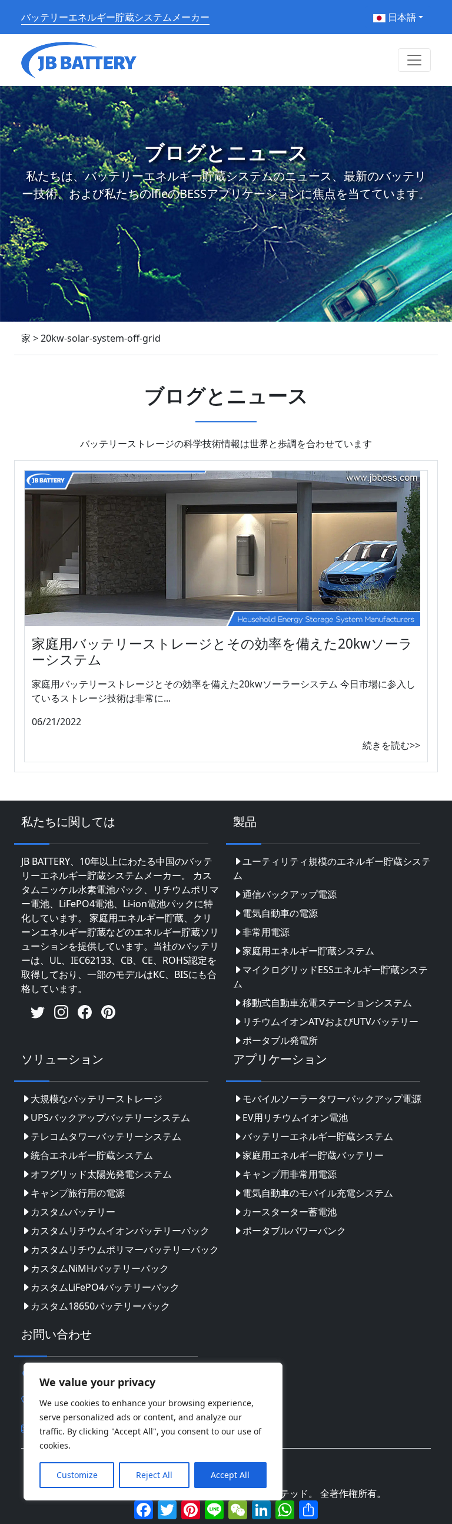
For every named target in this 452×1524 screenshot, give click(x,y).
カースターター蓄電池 (289, 1211)
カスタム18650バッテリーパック (100, 1306)
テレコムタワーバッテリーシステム (106, 1136)
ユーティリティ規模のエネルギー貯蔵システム (332, 868)
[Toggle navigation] (414, 60)
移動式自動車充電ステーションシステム (327, 1002)
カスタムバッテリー (73, 1211)
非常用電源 (266, 931)
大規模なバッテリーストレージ (96, 1098)
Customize (77, 1474)
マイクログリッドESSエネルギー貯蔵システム (330, 976)
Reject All (154, 1474)
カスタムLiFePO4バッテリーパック (105, 1287)
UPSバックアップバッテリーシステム (110, 1117)
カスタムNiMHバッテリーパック (100, 1268)
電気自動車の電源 (280, 913)
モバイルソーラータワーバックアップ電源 (331, 1098)
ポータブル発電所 (280, 1040)
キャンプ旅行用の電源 (78, 1192)
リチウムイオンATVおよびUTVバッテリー (330, 1021)
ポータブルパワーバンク (294, 1230)
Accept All (230, 1474)
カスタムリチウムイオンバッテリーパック (120, 1230)
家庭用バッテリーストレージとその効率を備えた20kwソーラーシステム (222, 651)
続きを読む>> (391, 745)
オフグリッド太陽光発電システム (101, 1174)
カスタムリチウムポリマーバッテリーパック (125, 1249)
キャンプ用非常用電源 (289, 1174)
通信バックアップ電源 (289, 894)
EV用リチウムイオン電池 (295, 1117)
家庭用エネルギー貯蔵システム (308, 950)
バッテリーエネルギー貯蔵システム (317, 1136)
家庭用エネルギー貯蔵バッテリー (313, 1155)
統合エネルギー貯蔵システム (92, 1155)
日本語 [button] (400, 17)
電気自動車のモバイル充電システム (317, 1192)
